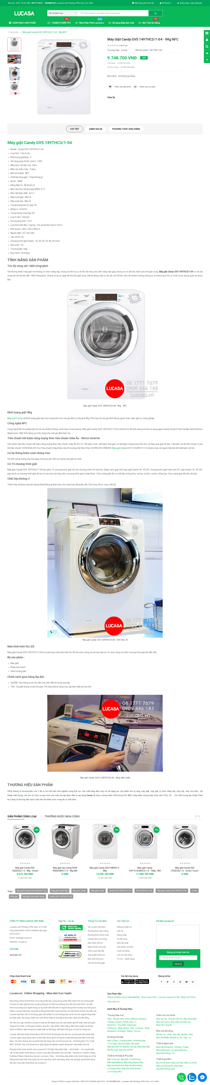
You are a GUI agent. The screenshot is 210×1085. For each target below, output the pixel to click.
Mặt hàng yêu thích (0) (144, 3)
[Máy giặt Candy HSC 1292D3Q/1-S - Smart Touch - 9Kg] (185, 841)
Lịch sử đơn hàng (124, 955)
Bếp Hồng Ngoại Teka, (134, 1062)
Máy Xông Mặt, (190, 1019)
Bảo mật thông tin (95, 959)
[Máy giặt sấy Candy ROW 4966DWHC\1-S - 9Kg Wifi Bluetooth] (65, 841)
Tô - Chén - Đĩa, (169, 1034)
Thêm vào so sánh (147, 87)
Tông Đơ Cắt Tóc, (175, 1019)
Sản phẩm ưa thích (125, 947)
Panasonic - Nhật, (115, 1028)
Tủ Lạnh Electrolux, (179, 1050)
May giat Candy (79, 891)
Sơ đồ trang (122, 939)
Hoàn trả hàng (123, 951)
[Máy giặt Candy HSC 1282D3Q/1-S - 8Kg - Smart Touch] (25, 841)
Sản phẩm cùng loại (22, 816)
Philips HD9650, (114, 997)
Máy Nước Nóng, (163, 1053)
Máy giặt (116, 448)
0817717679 (37, 3)
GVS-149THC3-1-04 (144, 891)
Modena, (143, 1019)
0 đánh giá (123, 45)
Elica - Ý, (133, 1022)
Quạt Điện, (178, 1066)
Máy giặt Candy (14, 418)
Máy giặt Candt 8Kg (59, 891)
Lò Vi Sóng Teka (114, 1071)
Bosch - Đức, (129, 1028)
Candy (194, 891)
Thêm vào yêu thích (122, 87)
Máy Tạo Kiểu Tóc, (183, 1022)
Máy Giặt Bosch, (163, 1050)
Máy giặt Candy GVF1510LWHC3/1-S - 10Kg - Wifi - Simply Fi (145, 871)
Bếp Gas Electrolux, (115, 1065)
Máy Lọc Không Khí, (165, 1066)
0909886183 (50, 3)
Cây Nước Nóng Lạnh (165, 1069)
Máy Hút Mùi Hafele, (134, 1065)
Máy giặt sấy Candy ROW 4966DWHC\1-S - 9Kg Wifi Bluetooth (65, 871)
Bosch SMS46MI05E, (131, 997)
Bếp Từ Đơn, (112, 1040)
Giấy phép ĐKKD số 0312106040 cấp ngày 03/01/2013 (28, 932)
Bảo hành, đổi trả (95, 943)
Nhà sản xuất (122, 943)
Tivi (173, 1053)
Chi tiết (74, 129)
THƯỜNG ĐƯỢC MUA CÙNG (62, 816)
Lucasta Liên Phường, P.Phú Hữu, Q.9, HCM (28, 927)
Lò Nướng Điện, (125, 1040)
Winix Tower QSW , (149, 997)
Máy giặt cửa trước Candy (33, 896)
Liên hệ (120, 931)
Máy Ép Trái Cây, (130, 1047)
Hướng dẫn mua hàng (97, 939)
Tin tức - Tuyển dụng (126, 959)
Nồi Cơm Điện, (124, 1044)
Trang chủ (13, 32)
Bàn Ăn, (159, 1034)
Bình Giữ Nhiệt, (162, 1037)
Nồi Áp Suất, (112, 1050)
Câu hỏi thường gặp (96, 963)
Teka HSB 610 (113, 1001)
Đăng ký (198, 3)
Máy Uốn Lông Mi (164, 1025)
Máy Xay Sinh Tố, (114, 1047)
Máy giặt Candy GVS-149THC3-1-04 (172, 891)
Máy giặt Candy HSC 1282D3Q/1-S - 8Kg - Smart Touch (25, 871)
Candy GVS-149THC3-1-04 (120, 891)
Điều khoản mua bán (97, 947)
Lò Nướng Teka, (114, 1068)
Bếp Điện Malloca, (115, 1062)
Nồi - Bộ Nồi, (182, 1034)
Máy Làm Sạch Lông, (165, 1022)
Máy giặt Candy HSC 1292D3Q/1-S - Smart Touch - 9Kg (184, 871)
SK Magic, (121, 1031)
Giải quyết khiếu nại (96, 955)
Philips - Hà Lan (133, 1031)
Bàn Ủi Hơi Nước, (163, 1063)
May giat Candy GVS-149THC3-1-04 (31, 891)
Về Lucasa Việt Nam (96, 927)
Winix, (127, 1019)
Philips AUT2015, (188, 997)
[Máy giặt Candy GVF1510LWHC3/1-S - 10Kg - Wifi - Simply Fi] (145, 841)
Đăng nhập (185, 3)
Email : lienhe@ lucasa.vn (21, 938)
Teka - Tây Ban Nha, (115, 1019)
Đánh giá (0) (95, 129)
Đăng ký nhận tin (124, 927)
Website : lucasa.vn (18, 942)
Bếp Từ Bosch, (113, 1059)
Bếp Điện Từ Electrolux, (131, 1059)
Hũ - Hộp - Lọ (185, 1037)
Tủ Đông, (178, 1047)
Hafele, (126, 1022)
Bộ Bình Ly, (174, 1037)
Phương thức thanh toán (98, 935)
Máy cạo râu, (161, 1019)
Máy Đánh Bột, (143, 1047)
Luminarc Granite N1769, (169, 997)
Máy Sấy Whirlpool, (164, 1047)
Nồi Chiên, (135, 1044)
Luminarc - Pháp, (142, 1028)
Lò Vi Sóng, (112, 1044)
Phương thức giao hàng (126, 129)
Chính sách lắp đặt (96, 951)
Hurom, (118, 1022)
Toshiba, (111, 1022)
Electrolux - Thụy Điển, (117, 1025)
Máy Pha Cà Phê (126, 1050)
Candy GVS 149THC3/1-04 (61, 896)
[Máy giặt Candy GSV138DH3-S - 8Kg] (105, 841)
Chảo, (190, 1034)
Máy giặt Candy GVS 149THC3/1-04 (39, 142)
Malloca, (134, 1019)
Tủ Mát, (185, 1047)
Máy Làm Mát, (177, 1063)
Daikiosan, (132, 1025)
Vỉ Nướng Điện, (139, 1040)
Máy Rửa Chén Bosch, (131, 1068)
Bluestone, (112, 1031)
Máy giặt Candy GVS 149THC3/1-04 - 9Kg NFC (44, 32)
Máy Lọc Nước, (190, 1063)
